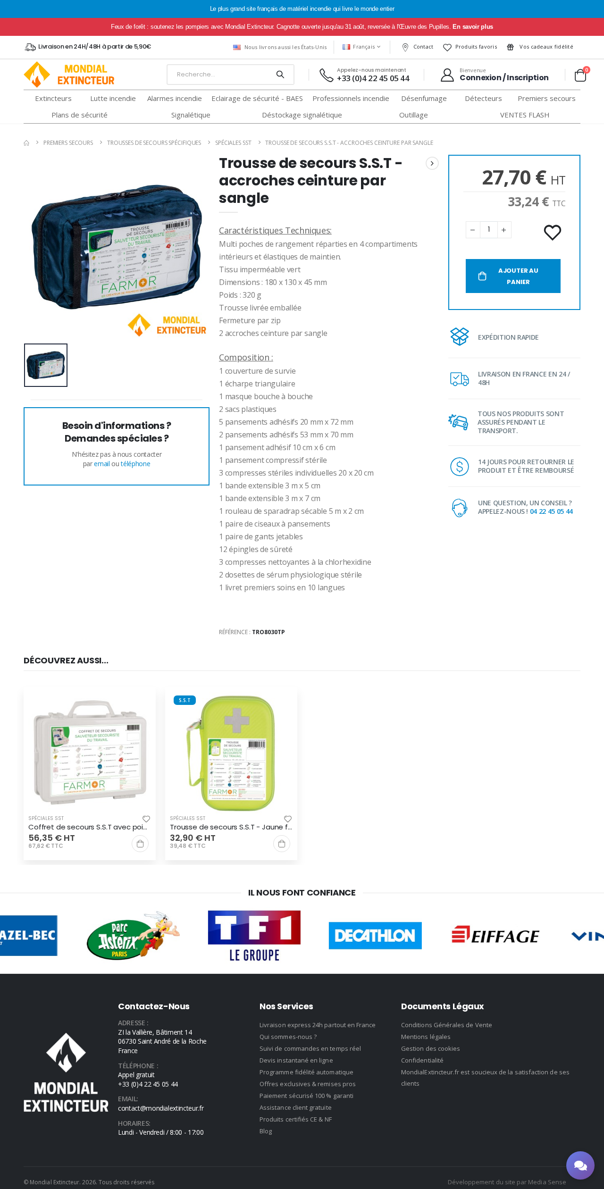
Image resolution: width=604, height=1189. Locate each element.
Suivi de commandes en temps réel (310, 1048)
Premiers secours (68, 143)
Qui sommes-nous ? (288, 1036)
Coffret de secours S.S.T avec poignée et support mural (89, 827)
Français (364, 46)
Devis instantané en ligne (296, 1060)
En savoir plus (473, 26)
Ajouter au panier (518, 276)
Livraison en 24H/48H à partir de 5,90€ (94, 46)
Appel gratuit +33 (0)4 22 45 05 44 (148, 1079)
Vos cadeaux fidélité (545, 46)
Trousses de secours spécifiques (154, 143)
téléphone (135, 463)
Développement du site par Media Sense (507, 1182)
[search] (280, 74)
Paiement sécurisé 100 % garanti (306, 1095)
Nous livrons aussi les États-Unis (285, 46)
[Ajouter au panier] (140, 843)
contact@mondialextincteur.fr (160, 1108)
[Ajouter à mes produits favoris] (553, 233)
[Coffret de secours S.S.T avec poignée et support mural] (89, 753)
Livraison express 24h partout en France (318, 1025)
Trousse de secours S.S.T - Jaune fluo (231, 827)
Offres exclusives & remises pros (308, 1084)
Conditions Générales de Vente (446, 1025)
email (101, 463)
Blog (266, 1131)
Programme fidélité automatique (306, 1072)
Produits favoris (476, 46)
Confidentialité (422, 1060)
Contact (423, 46)
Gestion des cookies (430, 1048)
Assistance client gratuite (296, 1107)
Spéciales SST (233, 143)
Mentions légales (426, 1036)
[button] (580, 75)
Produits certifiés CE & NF (296, 1119)
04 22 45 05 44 (551, 511)
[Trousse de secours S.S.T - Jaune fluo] (231, 753)
